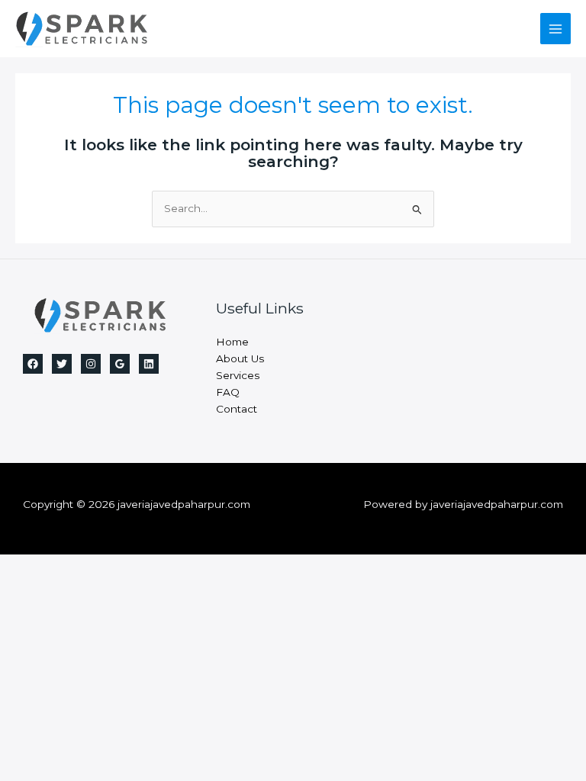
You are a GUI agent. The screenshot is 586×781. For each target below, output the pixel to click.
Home (232, 342)
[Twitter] (62, 364)
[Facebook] (33, 364)
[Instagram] (91, 364)
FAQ (228, 392)
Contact (236, 409)
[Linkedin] (149, 364)
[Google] (120, 364)
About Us (240, 358)
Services (237, 375)
